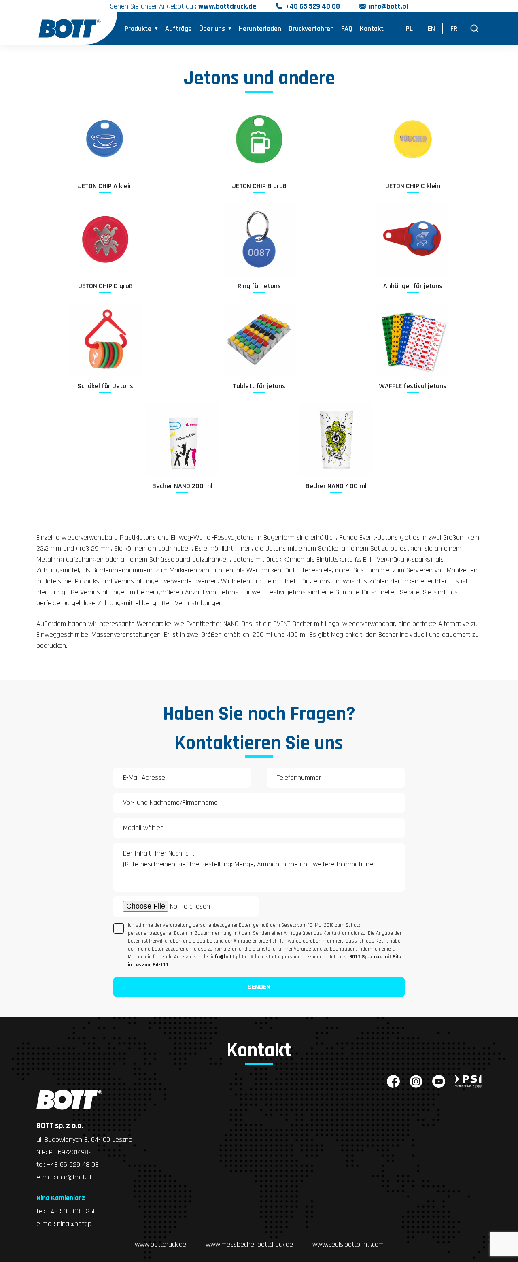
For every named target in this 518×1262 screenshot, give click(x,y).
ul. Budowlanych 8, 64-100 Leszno (84, 1139)
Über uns (212, 28)
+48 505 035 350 (72, 1211)
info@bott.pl (388, 6)
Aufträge (178, 28)
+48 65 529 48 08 (312, 6)
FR (453, 28)
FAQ (346, 28)
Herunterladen (260, 28)
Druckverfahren (311, 28)
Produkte (138, 28)
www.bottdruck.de (160, 1244)
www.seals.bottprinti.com (348, 1244)
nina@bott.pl (75, 1223)
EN (431, 28)
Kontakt (372, 28)
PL (409, 28)
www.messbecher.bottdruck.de (249, 1244)
